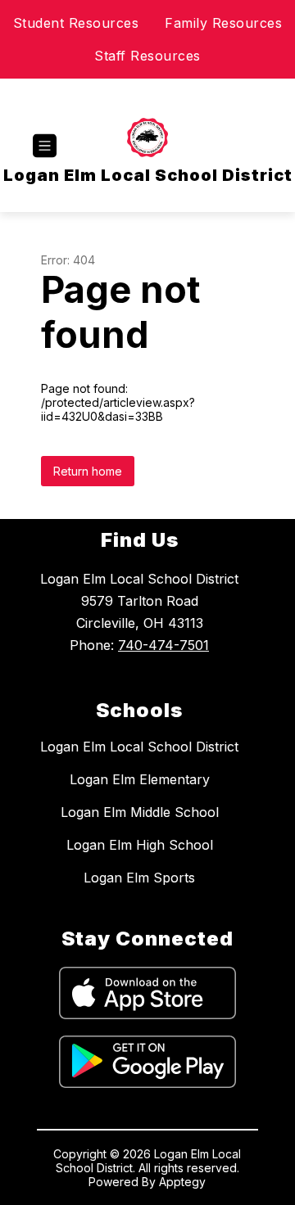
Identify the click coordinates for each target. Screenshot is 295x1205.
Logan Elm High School (139, 845)
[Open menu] (45, 146)
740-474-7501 (163, 645)
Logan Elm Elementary (140, 779)
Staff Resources (147, 55)
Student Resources (76, 23)
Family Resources (223, 23)
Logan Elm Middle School (140, 812)
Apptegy (182, 1182)
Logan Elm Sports (139, 877)
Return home (87, 471)
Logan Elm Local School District (139, 746)
